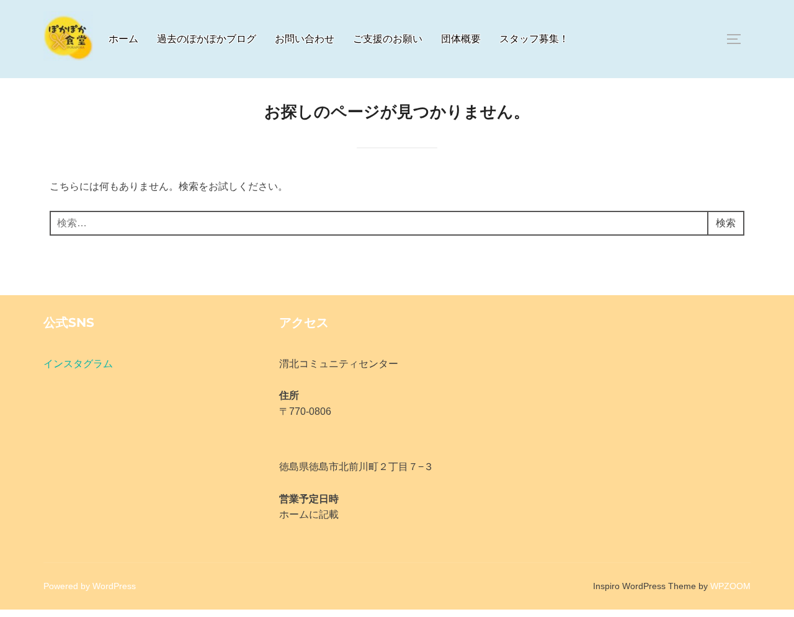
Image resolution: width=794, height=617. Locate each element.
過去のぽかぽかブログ (206, 39)
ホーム (123, 39)
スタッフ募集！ (534, 39)
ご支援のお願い (387, 39)
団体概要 (461, 39)
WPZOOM (730, 586)
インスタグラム (78, 363)
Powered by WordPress (89, 586)
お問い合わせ (304, 39)
